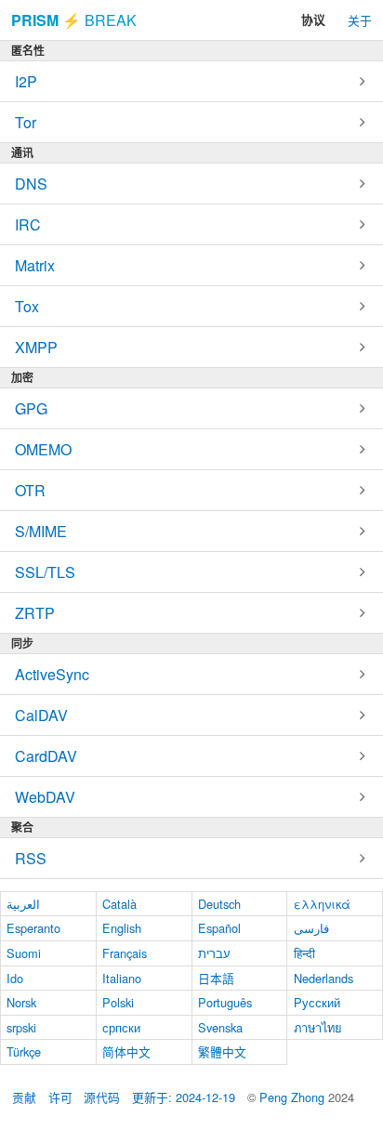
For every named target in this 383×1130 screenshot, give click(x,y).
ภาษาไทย (318, 1027)
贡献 (24, 1097)
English (121, 928)
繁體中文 (222, 1051)
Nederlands (323, 978)
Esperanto (33, 928)
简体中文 (126, 1051)
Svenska (220, 1027)
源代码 (102, 1097)
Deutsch (219, 904)
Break (74, 20)
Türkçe (24, 1051)
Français (124, 953)
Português (225, 1002)
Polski (118, 1002)
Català (119, 904)
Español (219, 928)
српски (121, 1027)
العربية (23, 904)
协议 (313, 19)
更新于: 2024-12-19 (183, 1097)
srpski (21, 1027)
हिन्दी (304, 953)
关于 (360, 20)
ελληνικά (322, 904)
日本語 (216, 978)
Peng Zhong (293, 1097)
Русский (317, 1002)
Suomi (24, 953)
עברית (214, 953)
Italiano (121, 978)
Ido (15, 978)
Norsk (21, 1002)
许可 (60, 1097)
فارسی (311, 928)
